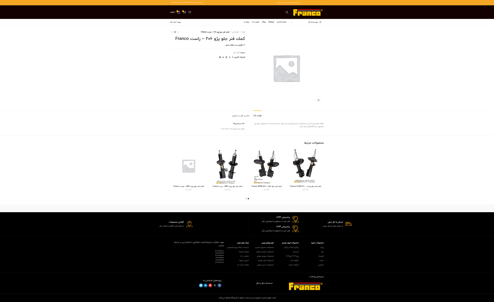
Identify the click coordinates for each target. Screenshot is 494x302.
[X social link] (229, 57)
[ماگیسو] (269, 208)
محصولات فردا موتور (266, 260)
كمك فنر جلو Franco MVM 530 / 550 (267, 186)
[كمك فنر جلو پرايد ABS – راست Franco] (188, 166)
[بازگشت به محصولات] (175, 32)
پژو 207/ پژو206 (292, 256)
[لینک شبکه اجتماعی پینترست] (226, 57)
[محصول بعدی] (171, 32)
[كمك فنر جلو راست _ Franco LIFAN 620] (305, 166)
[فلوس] (203, 208)
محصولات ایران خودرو (290, 243)
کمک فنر (235, 32)
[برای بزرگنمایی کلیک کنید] (318, 100)
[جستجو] (287, 12)
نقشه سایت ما (243, 265)
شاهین (321, 265)
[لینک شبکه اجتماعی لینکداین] (223, 57)
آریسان (296, 252)
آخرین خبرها (244, 260)
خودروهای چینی (267, 243)
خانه (243, 32)
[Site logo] (308, 12)
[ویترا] (313, 208)
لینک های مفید (243, 243)
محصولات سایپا (317, 243)
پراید (322, 247)
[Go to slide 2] (245, 198)
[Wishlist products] (189, 12)
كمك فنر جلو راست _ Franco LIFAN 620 (305, 186)
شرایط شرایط (244, 252)
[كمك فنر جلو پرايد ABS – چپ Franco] (227, 166)
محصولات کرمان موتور (265, 252)
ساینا (322, 260)
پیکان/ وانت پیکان (291, 247)
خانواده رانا (295, 260)
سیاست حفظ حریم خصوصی (238, 247)
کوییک (321, 256)
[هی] (291, 208)
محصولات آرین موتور (265, 265)
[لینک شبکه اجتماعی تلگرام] (220, 57)
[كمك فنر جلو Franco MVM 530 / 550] (266, 166)
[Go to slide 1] (248, 198)
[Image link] (306, 286)
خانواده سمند (294, 265)
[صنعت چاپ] (181, 208)
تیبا (322, 252)
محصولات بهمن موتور (265, 256)
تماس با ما (245, 256)
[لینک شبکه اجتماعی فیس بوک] (232, 57)
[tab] (257, 114)
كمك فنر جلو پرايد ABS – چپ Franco (227, 186)
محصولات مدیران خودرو (264, 247)
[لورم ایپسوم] (247, 208)
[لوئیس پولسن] (225, 208)
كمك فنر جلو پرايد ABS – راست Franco (188, 186)
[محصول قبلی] (178, 32)
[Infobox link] (327, 224)
